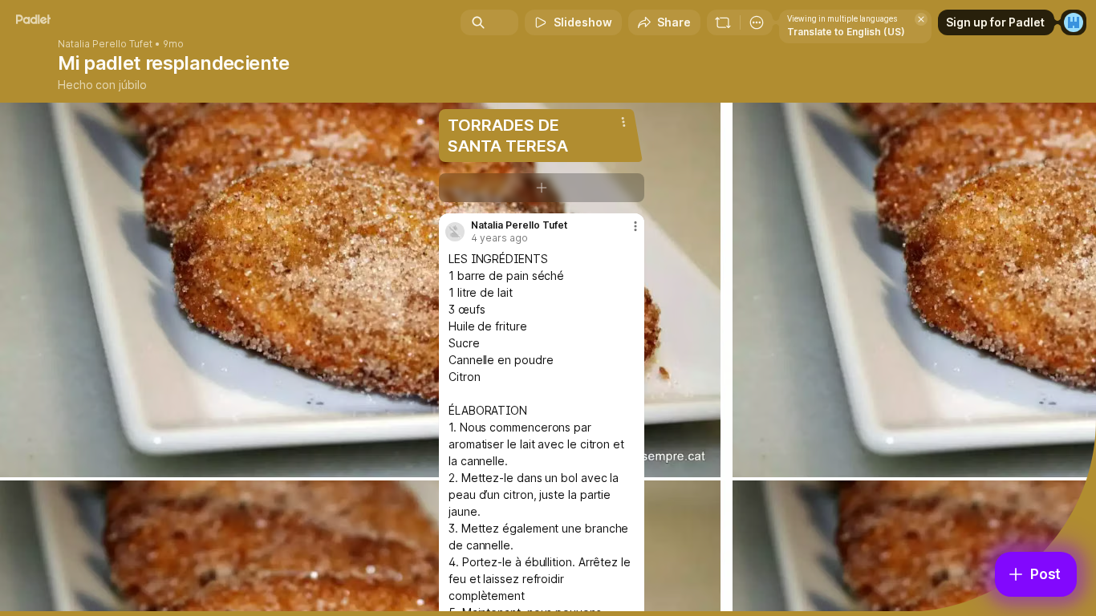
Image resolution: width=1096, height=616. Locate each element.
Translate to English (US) (846, 32)
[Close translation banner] (921, 19)
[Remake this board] (723, 22)
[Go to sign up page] (1073, 22)
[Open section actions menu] (623, 122)
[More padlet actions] (757, 22)
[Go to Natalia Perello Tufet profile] (455, 231)
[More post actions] (635, 226)
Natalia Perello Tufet (105, 44)
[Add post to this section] (541, 187)
